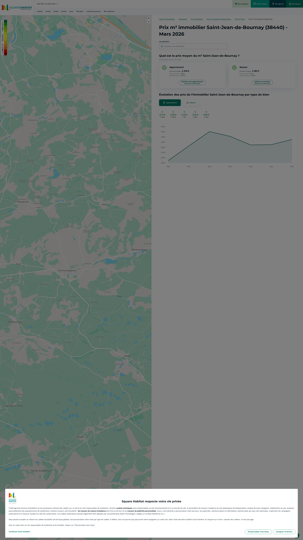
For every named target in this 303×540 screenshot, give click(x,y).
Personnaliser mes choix (258, 532)
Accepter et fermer (284, 532)
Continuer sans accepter (19, 532)
